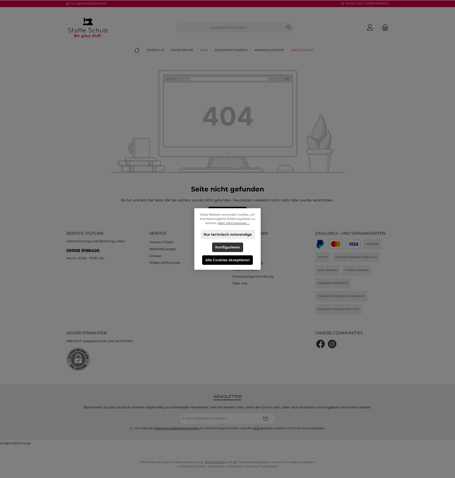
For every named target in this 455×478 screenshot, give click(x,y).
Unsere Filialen (161, 242)
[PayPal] (320, 244)
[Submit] (265, 419)
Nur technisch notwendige (228, 234)
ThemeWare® (268, 466)
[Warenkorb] (384, 27)
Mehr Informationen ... (234, 223)
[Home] (140, 50)
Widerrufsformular (165, 263)
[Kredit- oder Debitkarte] (344, 244)
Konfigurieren (227, 247)
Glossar (155, 256)
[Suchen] (288, 27)
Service (158, 233)
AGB (256, 428)
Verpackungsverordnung (252, 276)
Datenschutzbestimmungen (177, 428)
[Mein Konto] (370, 27)
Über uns (239, 283)
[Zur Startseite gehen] (87, 27)
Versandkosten (215, 462)
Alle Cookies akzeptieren (227, 260)
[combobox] (229, 27)
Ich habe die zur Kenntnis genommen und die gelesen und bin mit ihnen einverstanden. (230, 428)
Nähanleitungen (162, 249)
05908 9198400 (83, 250)
